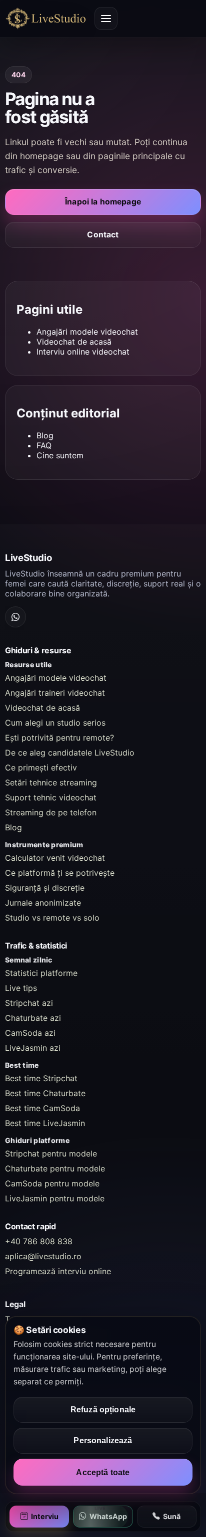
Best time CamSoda (42, 1108)
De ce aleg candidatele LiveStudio (69, 753)
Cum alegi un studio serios (55, 723)
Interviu (44, 1516)
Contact (102, 234)
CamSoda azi (30, 1033)
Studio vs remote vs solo (52, 918)
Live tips (21, 988)
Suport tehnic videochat (50, 797)
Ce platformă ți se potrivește (59, 873)
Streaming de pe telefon (50, 812)
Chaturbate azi (33, 1018)
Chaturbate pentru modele (55, 1168)
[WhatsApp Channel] (15, 616)
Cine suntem (60, 455)
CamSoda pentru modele (52, 1183)
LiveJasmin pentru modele (54, 1198)
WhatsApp (108, 1516)
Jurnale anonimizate (43, 903)
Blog (45, 435)
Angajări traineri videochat (55, 693)
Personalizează (103, 1440)
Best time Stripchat (41, 1078)
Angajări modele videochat (87, 332)
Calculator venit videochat (55, 858)
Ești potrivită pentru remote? (59, 738)
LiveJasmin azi (32, 1048)
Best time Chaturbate (45, 1093)
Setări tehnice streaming (51, 782)
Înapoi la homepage (103, 201)
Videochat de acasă (74, 342)
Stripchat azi (29, 1003)
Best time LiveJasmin (45, 1123)
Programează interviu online (58, 1271)
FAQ (44, 445)
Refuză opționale (103, 1409)
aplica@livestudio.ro (43, 1256)
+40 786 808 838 (38, 1241)
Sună (171, 1516)
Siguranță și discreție (44, 888)
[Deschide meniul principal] (106, 18)
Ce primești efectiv (41, 767)
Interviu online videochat (83, 352)
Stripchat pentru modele (51, 1153)
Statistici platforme (41, 973)
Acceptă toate (103, 1472)
